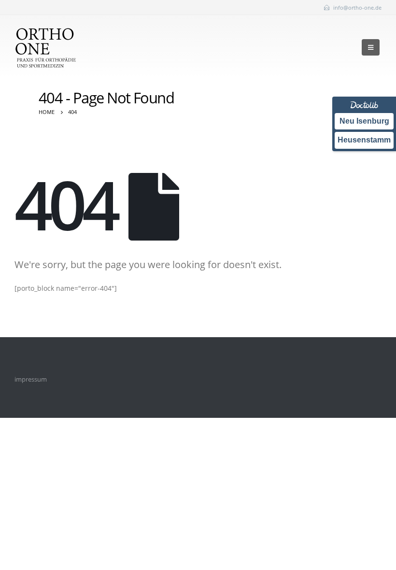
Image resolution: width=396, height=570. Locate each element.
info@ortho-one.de (357, 7)
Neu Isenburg (364, 121)
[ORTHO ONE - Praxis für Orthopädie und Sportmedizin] (45, 47)
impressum (30, 379)
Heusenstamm (364, 140)
